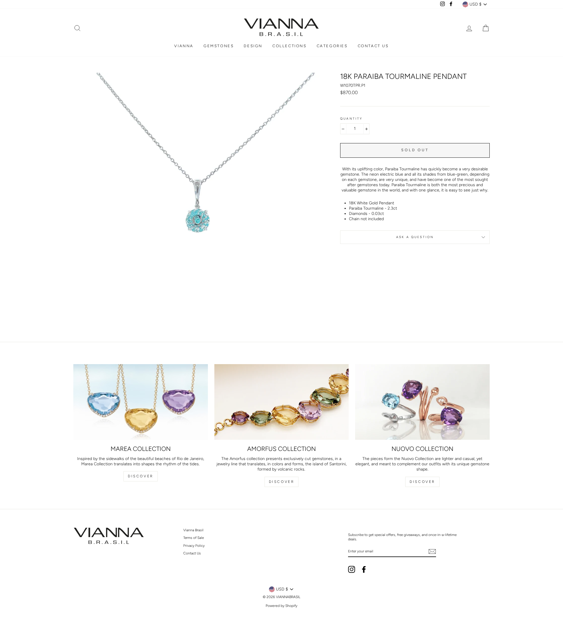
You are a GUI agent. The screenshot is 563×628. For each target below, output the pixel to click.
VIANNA (184, 46)
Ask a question (415, 237)
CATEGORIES (332, 46)
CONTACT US (373, 46)
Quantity (351, 118)
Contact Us (192, 553)
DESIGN (253, 46)
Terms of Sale (193, 538)
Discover (140, 476)
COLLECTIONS (289, 46)
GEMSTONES (219, 46)
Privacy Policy (194, 546)
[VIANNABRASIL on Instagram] (351, 569)
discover (281, 482)
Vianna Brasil (193, 530)
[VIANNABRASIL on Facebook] (363, 569)
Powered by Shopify (281, 606)
